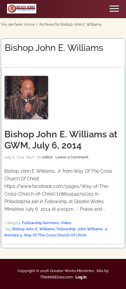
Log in (80, 277)
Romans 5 (13, 235)
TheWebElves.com (56, 277)
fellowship (66, 229)
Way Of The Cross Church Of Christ (55, 235)
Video (66, 223)
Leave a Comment (71, 157)
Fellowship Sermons (40, 223)
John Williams (90, 229)
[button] (114, 8)
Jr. (106, 229)
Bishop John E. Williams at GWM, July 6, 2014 (60, 139)
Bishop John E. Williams (33, 229)
